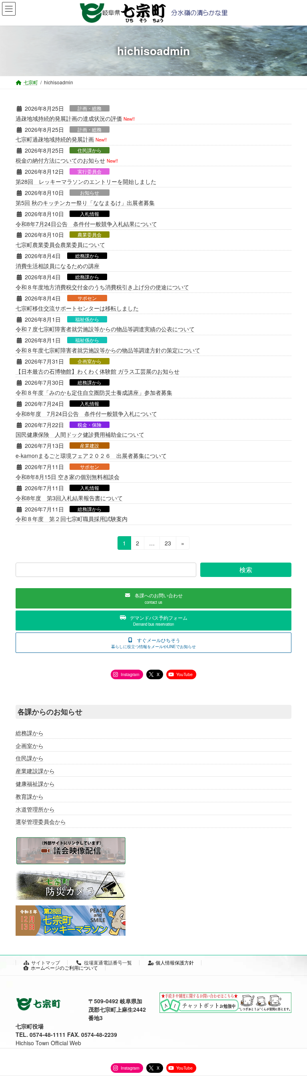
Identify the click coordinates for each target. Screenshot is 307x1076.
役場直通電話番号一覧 (108, 962)
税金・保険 (90, 425)
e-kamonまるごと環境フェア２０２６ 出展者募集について (91, 455)
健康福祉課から (35, 784)
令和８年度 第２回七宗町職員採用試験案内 (72, 519)
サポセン (87, 298)
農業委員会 (90, 234)
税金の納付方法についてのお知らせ (60, 160)
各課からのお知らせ (50, 711)
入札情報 (89, 214)
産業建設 (89, 445)
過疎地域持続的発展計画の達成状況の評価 (69, 118)
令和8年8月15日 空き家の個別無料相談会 (68, 477)
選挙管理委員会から (41, 821)
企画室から (90, 361)
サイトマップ (45, 962)
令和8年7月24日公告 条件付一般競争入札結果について (86, 224)
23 (167, 544)
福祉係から (87, 319)
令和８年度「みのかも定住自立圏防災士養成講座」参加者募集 (94, 392)
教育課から (30, 796)
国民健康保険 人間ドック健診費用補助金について (80, 434)
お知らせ (89, 192)
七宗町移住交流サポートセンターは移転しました (77, 308)
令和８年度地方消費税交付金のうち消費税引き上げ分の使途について (102, 287)
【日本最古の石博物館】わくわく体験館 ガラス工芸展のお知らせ (97, 371)
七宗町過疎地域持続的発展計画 (55, 139)
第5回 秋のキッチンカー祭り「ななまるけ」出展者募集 (85, 203)
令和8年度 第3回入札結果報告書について (69, 498)
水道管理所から (35, 809)
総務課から (87, 256)
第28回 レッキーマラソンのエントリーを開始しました (86, 181)
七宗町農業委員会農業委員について (60, 245)
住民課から (90, 150)
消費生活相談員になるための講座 (58, 266)
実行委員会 (90, 171)
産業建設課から (35, 771)
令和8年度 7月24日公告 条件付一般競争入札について (86, 414)
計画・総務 (90, 108)
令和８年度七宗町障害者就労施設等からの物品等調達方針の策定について (108, 350)
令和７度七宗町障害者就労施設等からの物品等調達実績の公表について (105, 329)
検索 (245, 569)
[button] (153, 598)
